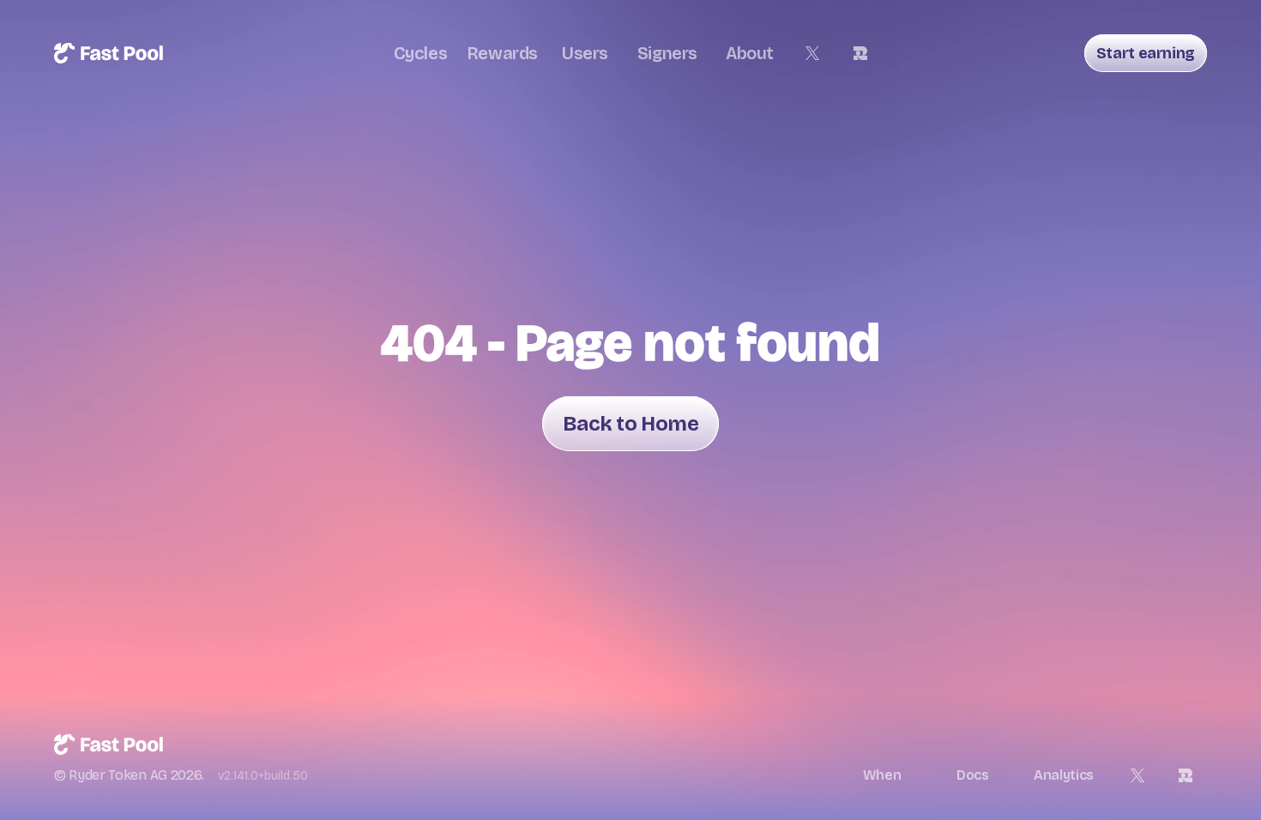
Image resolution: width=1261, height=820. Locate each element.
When (882, 775)
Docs (972, 775)
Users (585, 53)
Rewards (503, 53)
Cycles (421, 53)
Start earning (1145, 53)
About (750, 53)
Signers (667, 53)
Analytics (1064, 775)
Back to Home (630, 424)
